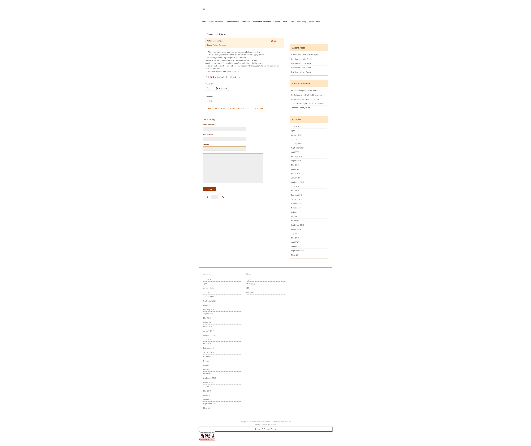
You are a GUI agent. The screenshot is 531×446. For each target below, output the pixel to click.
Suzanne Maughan (298, 90)
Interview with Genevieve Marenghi (304, 55)
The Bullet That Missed (313, 95)
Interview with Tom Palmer (301, 67)
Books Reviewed (216, 21)
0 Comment (258, 108)
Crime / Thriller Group (298, 21)
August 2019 (296, 160)
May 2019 (295, 165)
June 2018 (295, 186)
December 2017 (297, 203)
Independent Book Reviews (261, 421)
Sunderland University (262, 21)
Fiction (215, 45)
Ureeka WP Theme (260, 424)
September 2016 (297, 225)
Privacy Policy (272, 424)
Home (204, 21)
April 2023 (295, 130)
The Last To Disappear (316, 103)
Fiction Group (314, 21)
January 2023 (296, 135)
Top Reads (246, 21)
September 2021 (297, 148)
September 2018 (297, 182)
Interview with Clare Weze (301, 63)
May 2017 (295, 216)
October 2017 (296, 212)
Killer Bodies (313, 90)
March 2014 (295, 255)
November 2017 (297, 208)
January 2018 (296, 199)
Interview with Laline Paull (301, 59)
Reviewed (222, 45)
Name (208, 124)
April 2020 (295, 152)
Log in (248, 279)
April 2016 (295, 242)
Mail (208, 134)
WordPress (250, 292)
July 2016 (295, 233)
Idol (309, 107)
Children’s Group (280, 21)
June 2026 (295, 126)
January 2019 (296, 178)
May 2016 (295, 238)
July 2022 (295, 139)
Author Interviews (232, 21)
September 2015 (297, 250)
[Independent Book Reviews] (234, 13)
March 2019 (295, 173)
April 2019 (295, 169)
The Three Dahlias (312, 99)
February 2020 (296, 156)
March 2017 (295, 220)
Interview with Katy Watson (301, 72)
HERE (212, 77)
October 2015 (296, 246)
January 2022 (296, 143)
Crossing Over (216, 34)
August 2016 (296, 229)
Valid (251, 283)
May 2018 (295, 190)
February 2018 (296, 195)
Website (206, 144)
